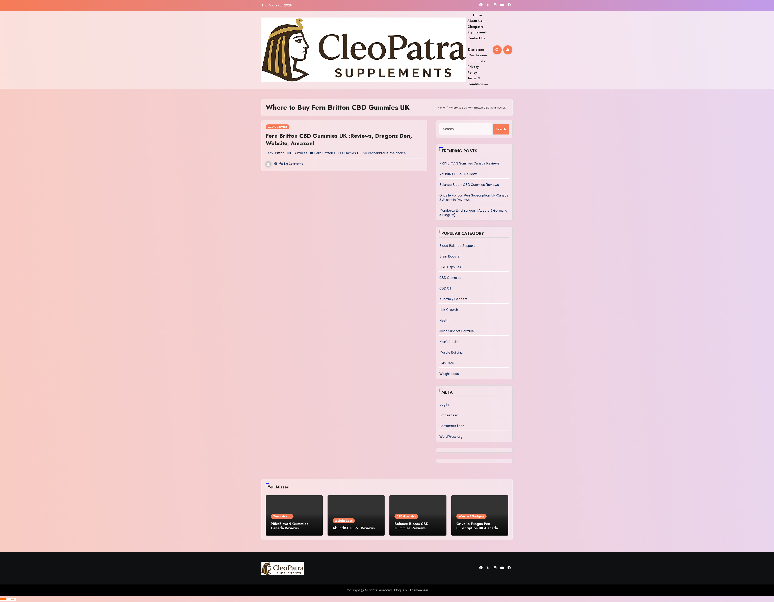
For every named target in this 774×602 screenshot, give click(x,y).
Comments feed (451, 426)
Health (444, 320)
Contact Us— (476, 41)
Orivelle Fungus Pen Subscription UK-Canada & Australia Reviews (479, 528)
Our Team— (477, 55)
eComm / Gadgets (453, 299)
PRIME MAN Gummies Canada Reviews (469, 163)
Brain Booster (450, 256)
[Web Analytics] (8, 599)
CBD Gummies (277, 127)
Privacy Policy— (473, 69)
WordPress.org (451, 436)
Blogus (399, 590)
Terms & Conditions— (477, 81)
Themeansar (418, 590)
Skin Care (446, 363)
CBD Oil (445, 288)
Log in (444, 404)
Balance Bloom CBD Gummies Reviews (469, 185)
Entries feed (449, 415)
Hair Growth (448, 310)
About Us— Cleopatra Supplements (477, 27)
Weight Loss (449, 374)
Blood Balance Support (457, 246)
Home (477, 15)
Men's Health (449, 342)
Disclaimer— (478, 49)
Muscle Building (451, 352)
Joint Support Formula (456, 331)
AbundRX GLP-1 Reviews (458, 174)
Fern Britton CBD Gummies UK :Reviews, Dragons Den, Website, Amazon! (339, 139)
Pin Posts (477, 61)
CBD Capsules (450, 267)
